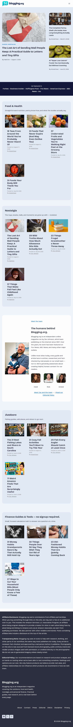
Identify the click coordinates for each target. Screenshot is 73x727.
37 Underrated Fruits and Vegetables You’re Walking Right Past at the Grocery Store (58, 142)
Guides (4, 44)
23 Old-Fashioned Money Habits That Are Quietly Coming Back (58, 548)
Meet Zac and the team (43, 392)
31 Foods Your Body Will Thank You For (14, 184)
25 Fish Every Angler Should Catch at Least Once (58, 444)
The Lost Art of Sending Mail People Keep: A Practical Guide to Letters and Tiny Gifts (23, 51)
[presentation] (24, 27)
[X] (7, 716)
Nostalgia (12, 44)
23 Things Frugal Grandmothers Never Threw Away (58, 241)
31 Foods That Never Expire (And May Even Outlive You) (36, 136)
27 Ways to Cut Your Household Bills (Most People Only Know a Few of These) (13, 587)
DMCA (49, 708)
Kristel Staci (12, 151)
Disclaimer (58, 708)
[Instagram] (11, 716)
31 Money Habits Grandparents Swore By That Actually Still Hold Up (14, 548)
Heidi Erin (11, 261)
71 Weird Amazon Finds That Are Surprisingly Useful (13, 485)
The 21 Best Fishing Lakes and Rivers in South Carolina (14, 445)
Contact (27, 708)
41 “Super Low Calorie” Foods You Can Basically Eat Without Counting (59, 63)
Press (34, 708)
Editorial (42, 708)
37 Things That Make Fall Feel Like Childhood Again (14, 289)
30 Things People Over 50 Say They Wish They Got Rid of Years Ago (35, 548)
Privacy (67, 708)
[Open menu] (69, 3)
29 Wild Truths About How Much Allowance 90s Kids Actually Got (36, 242)
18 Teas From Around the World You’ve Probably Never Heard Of (14, 138)
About (19, 708)
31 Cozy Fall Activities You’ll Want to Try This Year (36, 444)
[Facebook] (4, 716)
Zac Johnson (34, 253)
